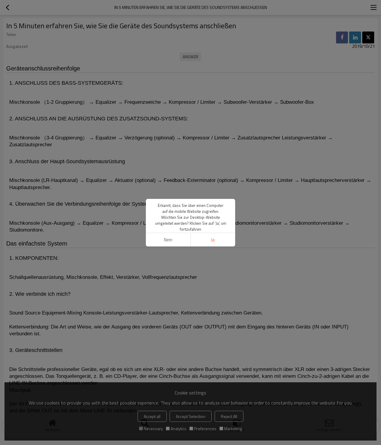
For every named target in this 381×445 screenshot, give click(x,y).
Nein (168, 239)
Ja (213, 239)
